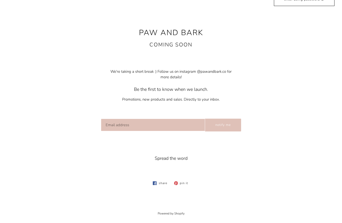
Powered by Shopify (171, 213)
